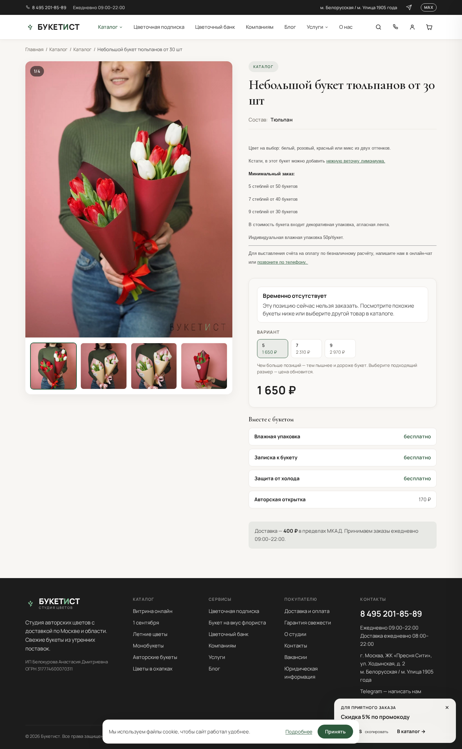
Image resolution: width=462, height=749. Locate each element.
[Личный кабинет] (412, 27)
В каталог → (411, 731)
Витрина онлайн (152, 611)
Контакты (295, 645)
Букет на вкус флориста (237, 622)
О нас (345, 26)
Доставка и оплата (306, 611)
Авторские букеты (155, 657)
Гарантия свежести (307, 622)
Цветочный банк (215, 26)
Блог (290, 26)
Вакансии (295, 657)
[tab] (53, 366)
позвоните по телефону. (282, 262)
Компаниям (260, 26)
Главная (34, 49)
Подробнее (298, 731)
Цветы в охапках (152, 668)
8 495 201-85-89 (49, 7)
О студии (295, 634)
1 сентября (146, 622)
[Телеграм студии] (409, 7)
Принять (335, 731)
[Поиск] (378, 27)
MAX (428, 7)
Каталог (108, 26)
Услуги (315, 26)
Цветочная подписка (159, 26)
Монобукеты (148, 645)
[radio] (272, 348)
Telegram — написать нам (390, 691)
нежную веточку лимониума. (355, 160)
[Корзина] (429, 27)
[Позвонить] (395, 27)
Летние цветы (150, 634)
